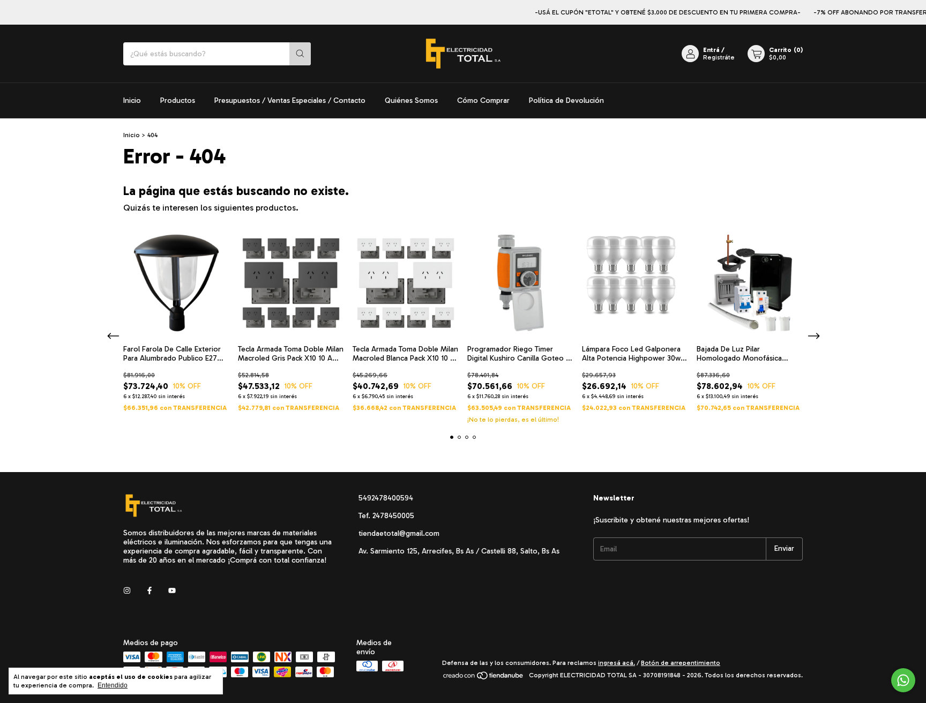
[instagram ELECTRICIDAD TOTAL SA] (127, 590)
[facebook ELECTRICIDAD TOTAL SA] (149, 590)
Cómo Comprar (483, 100)
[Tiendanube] (483, 678)
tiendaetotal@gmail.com (399, 533)
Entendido (113, 685)
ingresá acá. (616, 663)
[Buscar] (300, 53)
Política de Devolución (566, 100)
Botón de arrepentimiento (680, 663)
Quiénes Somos (411, 100)
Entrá (711, 50)
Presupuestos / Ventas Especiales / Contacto (289, 100)
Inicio (132, 100)
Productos (177, 100)
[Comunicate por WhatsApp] (903, 680)
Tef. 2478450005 (386, 515)
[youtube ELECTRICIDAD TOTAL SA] (172, 590)
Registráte (719, 57)
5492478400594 (386, 498)
